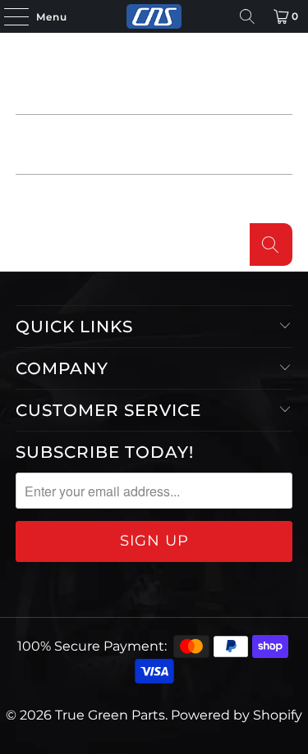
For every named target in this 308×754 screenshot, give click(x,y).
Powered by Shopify (236, 715)
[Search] (247, 16)
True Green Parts (110, 715)
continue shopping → (207, 200)
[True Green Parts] (154, 16)
